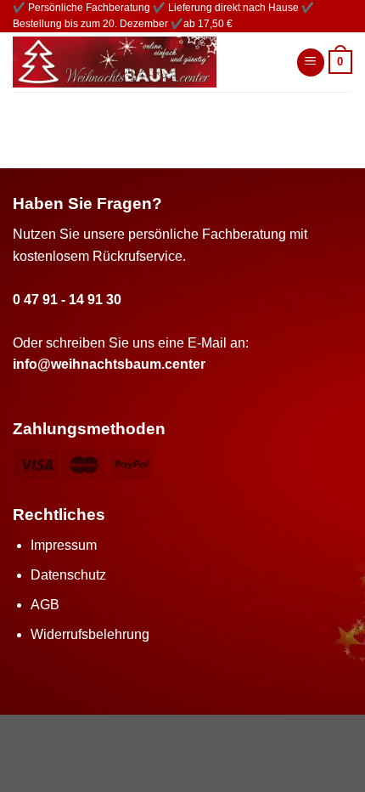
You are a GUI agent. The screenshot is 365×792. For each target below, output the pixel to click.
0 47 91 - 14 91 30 (67, 299)
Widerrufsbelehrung (90, 634)
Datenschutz (68, 575)
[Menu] (310, 62)
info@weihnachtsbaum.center (109, 364)
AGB (45, 604)
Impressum (64, 545)
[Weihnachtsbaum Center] (141, 62)
